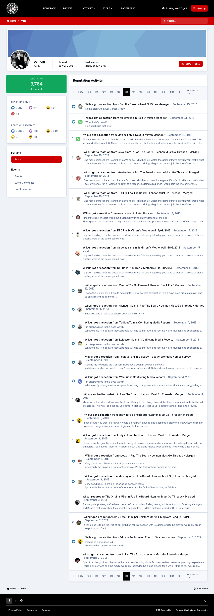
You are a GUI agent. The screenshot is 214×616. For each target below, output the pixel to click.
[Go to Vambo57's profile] (79, 291)
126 (96, 92)
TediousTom (127, 322)
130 (126, 92)
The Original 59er (116, 496)
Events (18, 176)
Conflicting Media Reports (154, 322)
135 (163, 92)
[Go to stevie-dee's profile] (78, 178)
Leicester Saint (128, 339)
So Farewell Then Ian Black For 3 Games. (159, 285)
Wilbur (89, 104)
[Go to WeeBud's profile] (80, 381)
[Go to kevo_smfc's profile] (78, 157)
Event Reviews (23, 189)
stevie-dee (124, 172)
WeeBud (124, 377)
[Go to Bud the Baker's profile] (80, 106)
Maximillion (127, 117)
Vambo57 (125, 285)
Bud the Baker (128, 104)
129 (119, 92)
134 (155, 92)
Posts (18, 159)
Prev (80, 92)
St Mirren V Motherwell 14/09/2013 (149, 230)
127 (104, 92)
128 (111, 92)
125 (89, 92)
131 (133, 92)
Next (171, 92)
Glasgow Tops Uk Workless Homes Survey (164, 356)
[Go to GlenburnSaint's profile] (79, 309)
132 (140, 92)
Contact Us (32, 610)
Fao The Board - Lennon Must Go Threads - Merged (167, 152)
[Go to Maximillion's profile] (80, 122)
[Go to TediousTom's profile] (80, 326)
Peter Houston (144, 213)
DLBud (121, 268)
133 (148, 92)
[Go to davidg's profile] (80, 482)
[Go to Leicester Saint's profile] (80, 343)
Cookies (46, 610)
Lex (119, 554)
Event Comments (24, 182)
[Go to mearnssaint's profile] (78, 217)
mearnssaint (124, 213)
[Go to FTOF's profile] (78, 198)
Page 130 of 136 (192, 92)
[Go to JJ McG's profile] (78, 522)
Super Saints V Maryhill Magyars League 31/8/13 (161, 517)
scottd (123, 455)
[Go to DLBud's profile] (77, 272)
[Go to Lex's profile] (77, 560)
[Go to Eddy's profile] (79, 420)
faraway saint (125, 247)
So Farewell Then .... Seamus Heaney (152, 537)
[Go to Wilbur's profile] (77, 400)
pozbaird (111, 394)
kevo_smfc (124, 152)
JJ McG (123, 517)
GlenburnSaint (127, 305)
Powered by (192, 610)
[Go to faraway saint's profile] (77, 253)
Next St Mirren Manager (155, 104)
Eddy (122, 414)
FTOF (121, 193)
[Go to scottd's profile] (80, 461)
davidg (123, 476)
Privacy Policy (15, 610)
